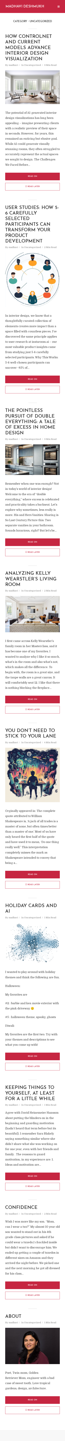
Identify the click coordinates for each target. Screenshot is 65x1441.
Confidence (21, 1207)
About (13, 1316)
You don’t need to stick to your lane (30, 734)
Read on (32, 176)
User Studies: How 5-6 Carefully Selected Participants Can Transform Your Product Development (32, 225)
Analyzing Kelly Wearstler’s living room (31, 579)
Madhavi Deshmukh (25, 6)
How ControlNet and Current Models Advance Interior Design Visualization (28, 48)
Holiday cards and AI (31, 909)
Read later (34, 187)
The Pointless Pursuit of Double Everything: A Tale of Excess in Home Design (30, 422)
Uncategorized (32, 65)
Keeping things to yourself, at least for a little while (30, 1093)
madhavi (13, 65)
